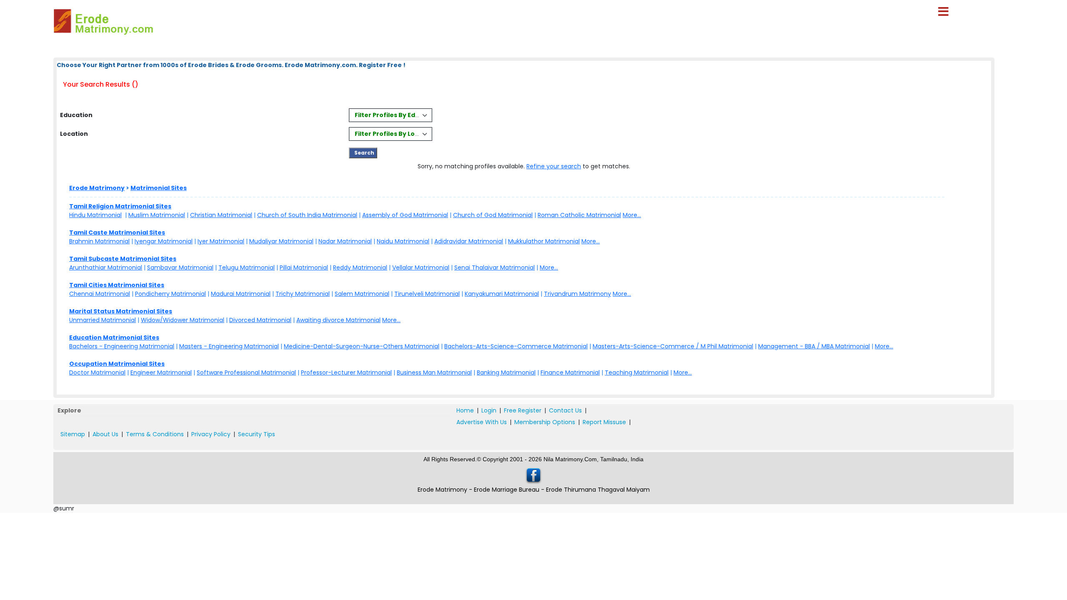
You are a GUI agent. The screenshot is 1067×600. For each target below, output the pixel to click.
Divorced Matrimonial (260, 320)
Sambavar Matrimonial (180, 267)
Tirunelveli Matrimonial (427, 294)
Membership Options (544, 422)
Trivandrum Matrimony (577, 294)
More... (632, 215)
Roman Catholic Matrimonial (579, 215)
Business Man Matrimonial (434, 372)
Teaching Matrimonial (637, 372)
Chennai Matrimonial (99, 294)
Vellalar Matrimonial (420, 267)
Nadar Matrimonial (345, 241)
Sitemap (72, 434)
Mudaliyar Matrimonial (281, 241)
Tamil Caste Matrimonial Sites (117, 232)
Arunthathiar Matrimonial (105, 267)
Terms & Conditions (155, 434)
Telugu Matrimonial (246, 267)
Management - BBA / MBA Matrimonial (814, 346)
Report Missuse (604, 422)
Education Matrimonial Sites (114, 337)
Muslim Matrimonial (156, 215)
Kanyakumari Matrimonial (502, 294)
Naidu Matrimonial (403, 241)
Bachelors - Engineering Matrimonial (121, 346)
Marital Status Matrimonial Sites (120, 311)
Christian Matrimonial (221, 215)
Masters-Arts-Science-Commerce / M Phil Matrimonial (673, 346)
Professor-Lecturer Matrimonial (346, 372)
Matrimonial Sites (158, 188)
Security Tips (256, 434)
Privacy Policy (210, 434)
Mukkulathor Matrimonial (544, 241)
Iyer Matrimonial (221, 241)
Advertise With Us (481, 422)
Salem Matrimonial (362, 294)
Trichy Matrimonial (303, 294)
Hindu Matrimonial (95, 215)
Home (465, 410)
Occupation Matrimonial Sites (117, 364)
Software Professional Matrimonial (246, 372)
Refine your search (553, 166)
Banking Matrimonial (506, 372)
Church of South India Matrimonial (307, 215)
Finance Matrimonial (570, 372)
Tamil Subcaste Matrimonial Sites (122, 259)
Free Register (522, 410)
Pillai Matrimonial (304, 267)
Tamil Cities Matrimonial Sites (116, 285)
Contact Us (565, 410)
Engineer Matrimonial (161, 372)
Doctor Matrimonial (97, 372)
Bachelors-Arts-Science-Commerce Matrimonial (516, 346)
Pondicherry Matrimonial (170, 294)
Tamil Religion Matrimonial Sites (120, 206)
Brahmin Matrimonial (99, 241)
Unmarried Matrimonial (102, 320)
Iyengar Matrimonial (164, 241)
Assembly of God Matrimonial (405, 215)
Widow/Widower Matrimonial (182, 320)
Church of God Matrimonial (493, 215)
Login (488, 410)
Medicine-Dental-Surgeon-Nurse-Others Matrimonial (361, 346)
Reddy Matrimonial (360, 267)
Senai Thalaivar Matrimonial (494, 267)
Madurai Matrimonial (241, 294)
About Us (105, 434)
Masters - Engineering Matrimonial (229, 346)
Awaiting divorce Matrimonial (338, 320)
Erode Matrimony (97, 188)
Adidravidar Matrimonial (468, 241)
